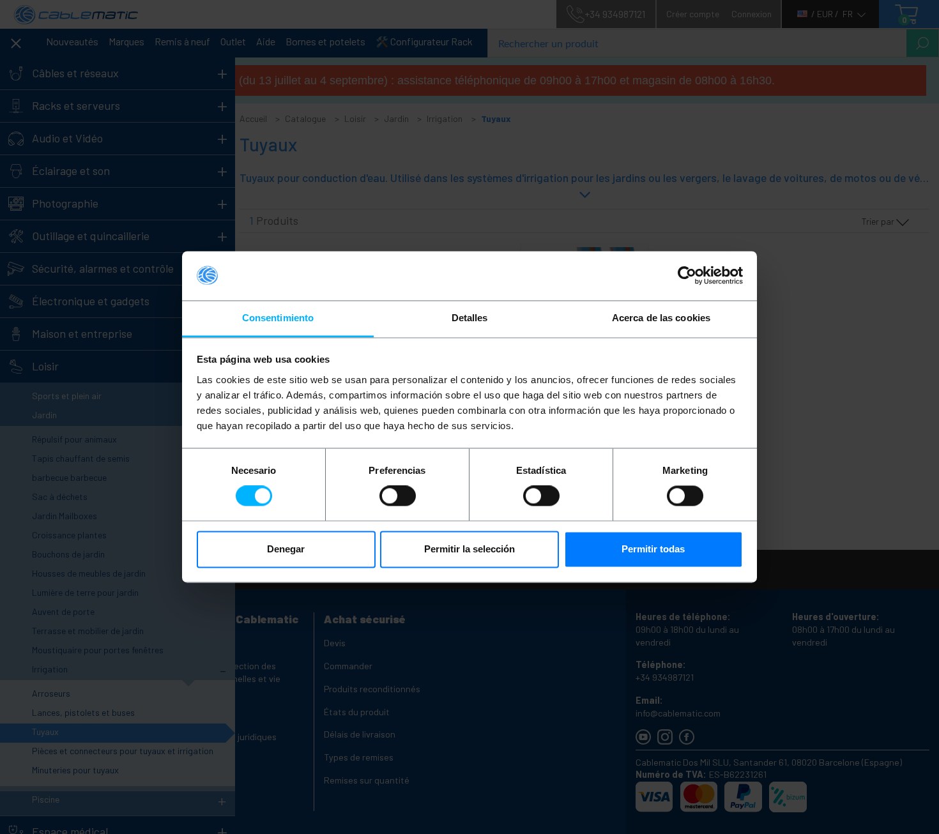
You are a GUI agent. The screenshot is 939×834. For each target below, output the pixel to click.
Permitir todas (653, 548)
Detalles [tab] (470, 317)
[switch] (397, 496)
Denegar (286, 548)
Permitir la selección (469, 548)
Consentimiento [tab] (278, 317)
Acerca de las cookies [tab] (661, 317)
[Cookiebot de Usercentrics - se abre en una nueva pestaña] (687, 275)
